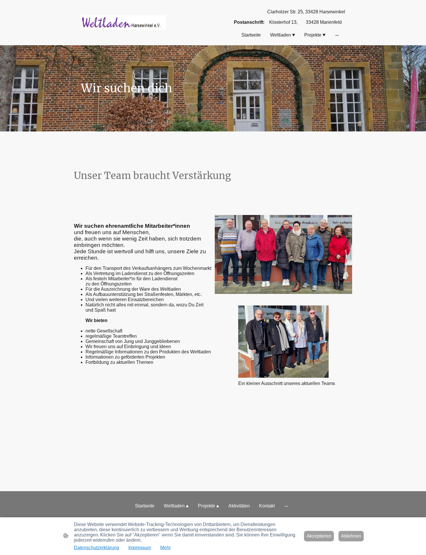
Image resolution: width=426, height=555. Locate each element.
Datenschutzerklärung (96, 547)
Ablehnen (351, 536)
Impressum (139, 547)
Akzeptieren (319, 536)
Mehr (165, 547)
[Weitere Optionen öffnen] (337, 35)
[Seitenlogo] (123, 22)
